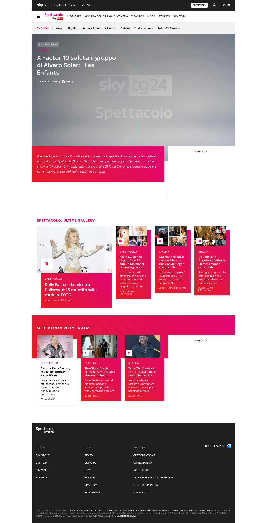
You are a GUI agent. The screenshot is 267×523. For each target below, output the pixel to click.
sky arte (41, 477)
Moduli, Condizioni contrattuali (85, 510)
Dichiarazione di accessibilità (153, 477)
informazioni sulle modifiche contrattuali (143, 510)
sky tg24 (41, 462)
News (59, 28)
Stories (164, 16)
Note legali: (140, 447)
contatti (211, 510)
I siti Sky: (41, 447)
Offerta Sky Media (146, 485)
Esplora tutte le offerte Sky (73, 5)
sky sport (42, 455)
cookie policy (143, 462)
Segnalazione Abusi (127, 515)
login (226, 5)
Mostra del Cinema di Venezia (106, 16)
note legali (141, 470)
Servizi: (89, 447)
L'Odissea (74, 16)
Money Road (91, 28)
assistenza (199, 510)
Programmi (92, 492)
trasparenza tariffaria (182, 510)
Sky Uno (73, 28)
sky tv (89, 455)
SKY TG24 (179, 16)
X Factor (137, 16)
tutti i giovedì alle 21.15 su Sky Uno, (103, 166)
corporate (141, 492)
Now (88, 470)
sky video (42, 470)
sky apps (91, 462)
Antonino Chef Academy (137, 28)
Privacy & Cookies (112, 510)
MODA (151, 16)
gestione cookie (144, 455)
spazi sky (91, 485)
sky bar (90, 477)
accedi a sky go (215, 446)
